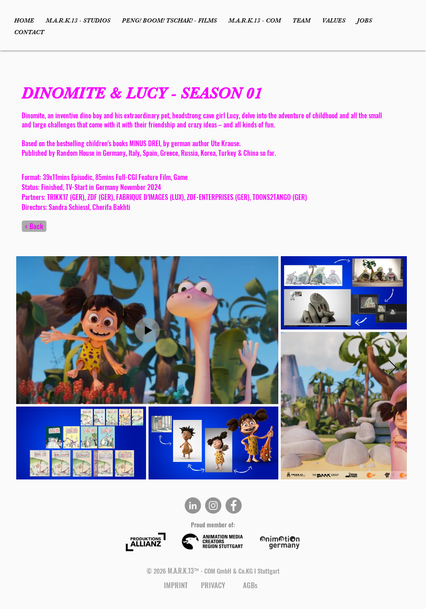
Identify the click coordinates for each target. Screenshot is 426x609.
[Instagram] (213, 505)
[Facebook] (233, 505)
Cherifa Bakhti (111, 207)
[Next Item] (392, 368)
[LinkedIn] (193, 505)
